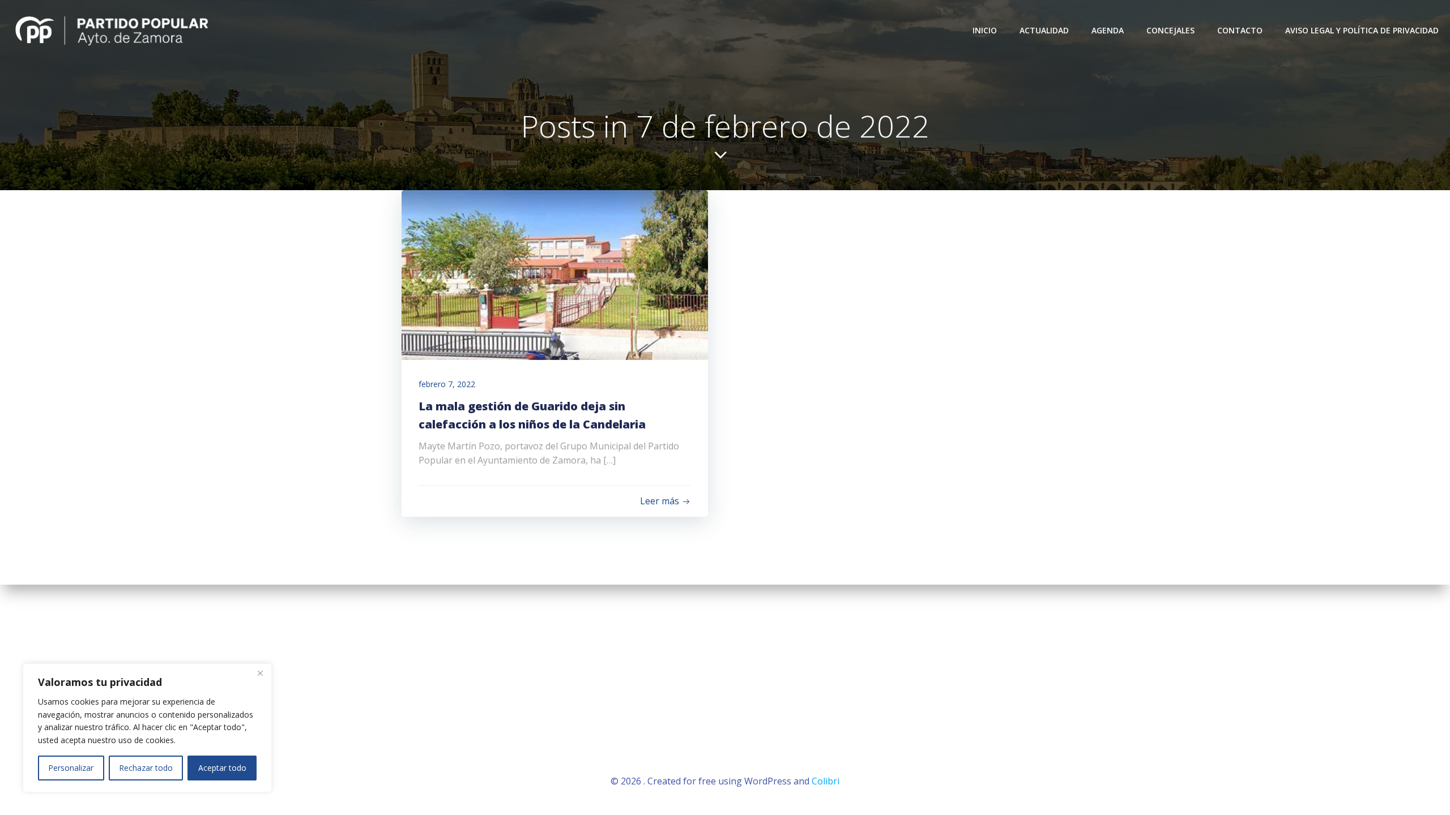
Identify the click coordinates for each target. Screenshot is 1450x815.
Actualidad (1044, 30)
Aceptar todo (222, 767)
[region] (147, 727)
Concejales (1170, 30)
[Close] (260, 673)
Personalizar (70, 767)
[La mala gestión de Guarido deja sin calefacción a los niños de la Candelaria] (555, 274)
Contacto (1240, 30)
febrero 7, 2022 (447, 384)
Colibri (825, 781)
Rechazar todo (146, 767)
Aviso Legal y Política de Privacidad (1362, 30)
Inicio (985, 30)
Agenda (1107, 30)
